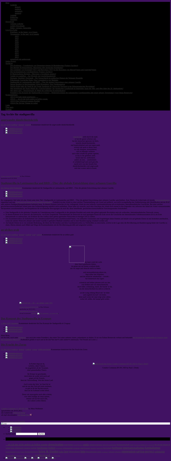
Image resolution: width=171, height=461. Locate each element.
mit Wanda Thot (23, 415)
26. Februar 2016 (7, 188)
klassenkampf (11, 452)
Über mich (9, 107)
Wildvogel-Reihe (44, 349)
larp (66, 451)
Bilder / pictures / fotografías (20, 28)
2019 (17, 45)
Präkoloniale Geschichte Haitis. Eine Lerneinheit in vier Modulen (34, 80)
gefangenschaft (68, 448)
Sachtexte (9, 63)
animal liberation (78, 445)
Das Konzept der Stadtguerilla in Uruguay (26, 318)
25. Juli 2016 (5, 125)
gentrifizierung (85, 448)
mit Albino (34, 313)
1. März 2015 (6, 323)
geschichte (93, 448)
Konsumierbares (12, 95)
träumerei (19, 456)
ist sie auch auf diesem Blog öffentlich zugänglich (34, 202)
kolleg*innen (20, 452)
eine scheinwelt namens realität (24, 448)
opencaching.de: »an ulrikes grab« (29, 311)
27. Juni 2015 (6, 235)
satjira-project (145, 451)
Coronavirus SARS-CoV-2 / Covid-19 (144, 445)
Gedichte (13, 5)
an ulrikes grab (10, 229)
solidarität (159, 451)
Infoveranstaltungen (162, 200)
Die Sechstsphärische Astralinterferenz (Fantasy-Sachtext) (31, 72)
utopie (33, 455)
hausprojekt (100, 448)
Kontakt (9, 109)
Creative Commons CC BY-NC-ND (10, 176)
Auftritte (13, 15)
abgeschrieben (56, 444)
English (19, 131)
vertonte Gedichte (16, 24)
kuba (61, 451)
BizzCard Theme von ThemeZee (13, 421)
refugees (118, 452)
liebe (83, 451)
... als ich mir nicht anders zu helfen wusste (27, 444)
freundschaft (59, 448)
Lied (34, 235)
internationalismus (134, 447)
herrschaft (107, 448)
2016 (17, 51)
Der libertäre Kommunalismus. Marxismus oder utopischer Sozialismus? (36, 68)
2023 (17, 36)
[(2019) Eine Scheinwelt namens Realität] (47, 313)
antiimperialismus (95, 445)
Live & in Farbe (11, 30)
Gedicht (28, 125)
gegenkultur (76, 448)
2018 (17, 47)
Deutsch (20, 129)
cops (131, 445)
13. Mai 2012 (6, 349)
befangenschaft (123, 445)
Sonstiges (13, 20)
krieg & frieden (49, 451)
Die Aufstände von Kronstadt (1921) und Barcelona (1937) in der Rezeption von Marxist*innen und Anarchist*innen (53, 70)
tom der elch (77, 137)
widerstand (42, 455)
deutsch (17, 7)
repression (129, 451)
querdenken (105, 452)
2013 (17, 57)
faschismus (42, 447)
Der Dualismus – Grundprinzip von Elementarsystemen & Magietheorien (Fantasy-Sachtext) (44, 66)
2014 (17, 55)
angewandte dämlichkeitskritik (19, 119)
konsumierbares (31, 452)
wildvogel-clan (55, 456)
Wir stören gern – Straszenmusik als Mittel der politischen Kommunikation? (38, 91)
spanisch (18, 13)
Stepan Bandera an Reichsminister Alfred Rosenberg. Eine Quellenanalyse (37, 84)
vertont (39, 235)
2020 (17, 43)
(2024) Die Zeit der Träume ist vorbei (24, 103)
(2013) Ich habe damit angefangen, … (24, 97)
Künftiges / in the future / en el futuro (23, 32)
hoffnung (117, 447)
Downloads (10, 22)
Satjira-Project (11, 61)
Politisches (14, 17)
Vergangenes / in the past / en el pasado (24, 34)
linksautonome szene (93, 452)
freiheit (51, 448)
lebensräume (74, 451)
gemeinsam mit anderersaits (20, 59)
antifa (86, 444)
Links (8, 105)
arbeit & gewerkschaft (109, 445)
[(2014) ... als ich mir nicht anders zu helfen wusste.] (31, 415)
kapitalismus (152, 447)
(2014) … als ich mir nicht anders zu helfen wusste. (29, 99)
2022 (17, 38)
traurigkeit (11, 455)
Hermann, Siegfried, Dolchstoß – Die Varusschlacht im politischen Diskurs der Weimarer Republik (46, 78)
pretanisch (18, 11)
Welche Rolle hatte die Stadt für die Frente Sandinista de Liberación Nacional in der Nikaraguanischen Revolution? (52, 86)
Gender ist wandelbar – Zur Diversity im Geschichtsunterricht (32, 76)
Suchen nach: (10, 434)
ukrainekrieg (27, 456)
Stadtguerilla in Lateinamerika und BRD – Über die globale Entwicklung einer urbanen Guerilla (45, 82)
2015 (17, 53)
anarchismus (68, 445)
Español (20, 133)
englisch (18, 9)
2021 (17, 40)
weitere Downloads (17, 26)
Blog (7, 3)
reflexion (111, 452)
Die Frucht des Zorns (13, 344)
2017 (17, 49)
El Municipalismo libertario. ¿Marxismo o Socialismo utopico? (33, 74)
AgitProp (14, 125)
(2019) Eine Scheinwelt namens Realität (25, 101)
